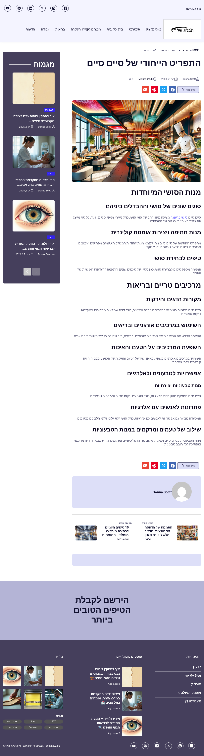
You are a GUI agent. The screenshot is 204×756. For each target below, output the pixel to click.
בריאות (51, 174)
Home (195, 50)
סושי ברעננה (179, 217)
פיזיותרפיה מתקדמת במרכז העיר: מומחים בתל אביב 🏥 (105, 698)
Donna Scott (189, 79)
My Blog (49, 110)
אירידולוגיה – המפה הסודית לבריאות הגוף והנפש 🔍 (105, 723)
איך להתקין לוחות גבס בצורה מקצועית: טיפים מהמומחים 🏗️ (105, 673)
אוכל (185, 50)
